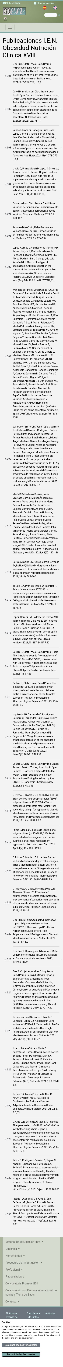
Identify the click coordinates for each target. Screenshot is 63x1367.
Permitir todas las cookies (21, 1354)
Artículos (50, 1313)
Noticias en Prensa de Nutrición (12, 1317)
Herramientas (14, 1255)
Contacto (11, 1301)
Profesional (12, 1269)
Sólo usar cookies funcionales (21, 1345)
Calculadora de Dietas (33, 1315)
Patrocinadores (14, 1276)
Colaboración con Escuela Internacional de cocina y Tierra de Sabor (31, 1292)
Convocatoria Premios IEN (21, 1283)
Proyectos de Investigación (22, 1262)
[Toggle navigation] (10, 27)
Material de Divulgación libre (23, 1242)
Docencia (11, 1248)
